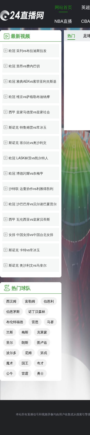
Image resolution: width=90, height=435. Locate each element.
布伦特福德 (14, 321)
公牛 (9, 373)
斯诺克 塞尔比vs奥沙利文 (28, 142)
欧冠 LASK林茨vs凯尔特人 (28, 157)
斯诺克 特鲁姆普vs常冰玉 (28, 127)
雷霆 (25, 373)
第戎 (43, 352)
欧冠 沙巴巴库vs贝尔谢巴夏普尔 (33, 203)
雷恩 (35, 321)
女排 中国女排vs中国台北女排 (31, 234)
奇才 (40, 363)
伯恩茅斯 (13, 311)
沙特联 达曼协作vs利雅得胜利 (31, 188)
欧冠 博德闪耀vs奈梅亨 (26, 173)
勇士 (40, 373)
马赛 (50, 321)
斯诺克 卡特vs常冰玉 (24, 249)
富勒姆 (30, 301)
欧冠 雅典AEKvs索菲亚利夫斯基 (32, 81)
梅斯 (25, 332)
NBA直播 (63, 21)
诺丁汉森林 (36, 311)
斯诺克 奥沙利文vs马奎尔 (28, 265)
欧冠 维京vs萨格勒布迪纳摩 (29, 96)
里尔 (9, 342)
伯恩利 (49, 301)
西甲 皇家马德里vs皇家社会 (29, 111)
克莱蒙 (42, 332)
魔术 (9, 363)
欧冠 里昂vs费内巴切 (24, 65)
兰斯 (9, 332)
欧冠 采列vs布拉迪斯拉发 (28, 50)
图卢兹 (42, 342)
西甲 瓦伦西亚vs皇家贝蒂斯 (29, 219)
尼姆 (28, 352)
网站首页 (63, 7)
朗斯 (25, 342)
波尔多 (11, 352)
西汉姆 (11, 301)
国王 (25, 363)
